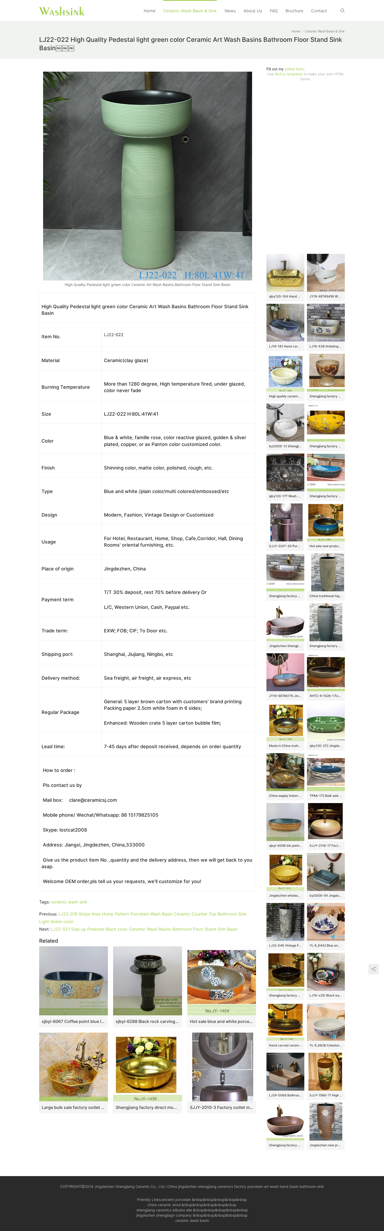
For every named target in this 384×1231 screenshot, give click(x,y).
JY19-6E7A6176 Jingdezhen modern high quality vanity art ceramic (285, 696)
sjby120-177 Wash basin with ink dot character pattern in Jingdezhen (285, 496)
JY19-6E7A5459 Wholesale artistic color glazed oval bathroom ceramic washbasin (326, 296)
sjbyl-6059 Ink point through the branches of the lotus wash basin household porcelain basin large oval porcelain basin (285, 846)
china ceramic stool (164, 1205)
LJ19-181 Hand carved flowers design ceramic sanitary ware (285, 346)
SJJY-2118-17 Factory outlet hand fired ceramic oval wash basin (326, 846)
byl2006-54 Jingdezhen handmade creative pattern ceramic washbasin (326, 895)
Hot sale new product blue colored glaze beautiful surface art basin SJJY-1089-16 (326, 546)
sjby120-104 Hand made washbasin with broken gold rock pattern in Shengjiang (285, 296)
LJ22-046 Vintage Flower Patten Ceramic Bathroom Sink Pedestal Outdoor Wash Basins (285, 945)
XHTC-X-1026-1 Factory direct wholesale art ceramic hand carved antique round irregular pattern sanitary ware (326, 696)
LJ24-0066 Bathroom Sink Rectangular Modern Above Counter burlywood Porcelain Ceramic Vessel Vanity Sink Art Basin (285, 1095)
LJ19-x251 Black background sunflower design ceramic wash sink (326, 995)
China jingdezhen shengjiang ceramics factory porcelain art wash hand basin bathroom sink (245, 1186)
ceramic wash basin (192, 1220)
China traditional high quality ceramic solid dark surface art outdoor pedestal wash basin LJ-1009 (326, 596)
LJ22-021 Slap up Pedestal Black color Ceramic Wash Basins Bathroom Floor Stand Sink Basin (144, 929)
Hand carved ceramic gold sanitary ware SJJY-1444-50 (285, 1045)
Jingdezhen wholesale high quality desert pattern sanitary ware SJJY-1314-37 (285, 895)
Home (149, 10)
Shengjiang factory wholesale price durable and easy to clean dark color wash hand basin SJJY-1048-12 (285, 995)
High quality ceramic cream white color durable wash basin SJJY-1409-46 (285, 396)
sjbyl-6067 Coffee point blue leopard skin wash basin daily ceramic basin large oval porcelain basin (73, 1021)
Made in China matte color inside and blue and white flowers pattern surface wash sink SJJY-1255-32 (285, 746)
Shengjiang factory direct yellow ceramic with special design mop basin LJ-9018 (326, 396)
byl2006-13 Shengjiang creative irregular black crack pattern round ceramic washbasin (285, 446)
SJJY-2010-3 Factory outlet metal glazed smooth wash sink (221, 1107)
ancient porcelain (177, 1199)
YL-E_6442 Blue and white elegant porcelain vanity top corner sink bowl (326, 945)
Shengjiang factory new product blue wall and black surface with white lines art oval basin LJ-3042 (326, 496)
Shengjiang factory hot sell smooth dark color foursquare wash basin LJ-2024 (285, 596)
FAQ (274, 10)
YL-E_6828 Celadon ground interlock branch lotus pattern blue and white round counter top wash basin (326, 1045)
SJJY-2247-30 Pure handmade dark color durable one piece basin (285, 546)
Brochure (294, 10)
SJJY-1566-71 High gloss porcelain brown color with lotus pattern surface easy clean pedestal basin (326, 1095)
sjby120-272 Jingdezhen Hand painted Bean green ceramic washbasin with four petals (326, 746)
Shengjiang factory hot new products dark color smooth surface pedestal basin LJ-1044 (326, 646)
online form (294, 69)
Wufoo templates (289, 74)
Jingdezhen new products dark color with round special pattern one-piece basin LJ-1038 (326, 1145)
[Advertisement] (305, 167)
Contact (319, 10)
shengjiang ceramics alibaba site (164, 1210)
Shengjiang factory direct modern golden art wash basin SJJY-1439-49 (147, 1107)
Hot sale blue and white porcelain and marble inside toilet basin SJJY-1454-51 (221, 1021)
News (230, 10)
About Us (252, 10)
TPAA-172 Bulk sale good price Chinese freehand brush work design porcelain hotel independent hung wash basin (326, 796)
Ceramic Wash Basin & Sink (190, 10)
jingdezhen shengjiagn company (164, 1215)
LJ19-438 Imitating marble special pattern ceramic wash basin (326, 346)
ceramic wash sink (69, 901)
